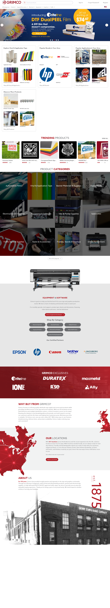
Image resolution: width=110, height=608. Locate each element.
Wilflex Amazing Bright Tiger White (67, 160)
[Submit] (24, 2)
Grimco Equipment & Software (54, 314)
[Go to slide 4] (56, 40)
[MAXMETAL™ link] (87, 150)
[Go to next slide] (106, 25)
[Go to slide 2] (52, 40)
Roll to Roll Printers (72, 329)
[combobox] (48, 2)
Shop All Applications (82, 85)
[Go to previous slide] (2, 25)
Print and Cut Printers (55, 329)
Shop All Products (9, 129)
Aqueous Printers (37, 329)
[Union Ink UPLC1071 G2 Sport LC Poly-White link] (30, 150)
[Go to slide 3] (54, 40)
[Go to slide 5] (58, 40)
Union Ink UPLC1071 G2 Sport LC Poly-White (30, 160)
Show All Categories (54, 258)
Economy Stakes (8, 160)
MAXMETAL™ (83, 160)
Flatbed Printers (73, 324)
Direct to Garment (37, 324)
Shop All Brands (44, 85)
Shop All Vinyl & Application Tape (12, 85)
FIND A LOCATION (52, 459)
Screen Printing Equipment (55, 334)
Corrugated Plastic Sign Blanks (49, 160)
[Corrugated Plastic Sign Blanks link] (49, 150)
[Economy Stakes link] (10, 150)
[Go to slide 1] (50, 40)
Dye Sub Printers (55, 324)
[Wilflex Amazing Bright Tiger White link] (68, 150)
